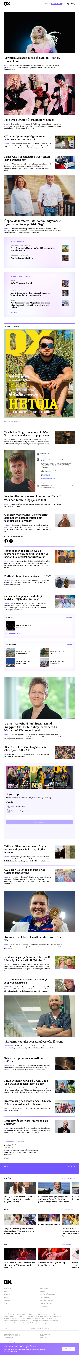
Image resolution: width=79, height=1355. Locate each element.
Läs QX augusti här (11, 421)
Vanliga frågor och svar (48, 1294)
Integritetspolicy (46, 1303)
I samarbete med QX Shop (19, 255)
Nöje (6, 1291)
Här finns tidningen (46, 1300)
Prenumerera (56, 4)
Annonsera (44, 1288)
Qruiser (7, 1300)
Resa (6, 1297)
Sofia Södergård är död (21, 283)
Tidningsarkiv (45, 1297)
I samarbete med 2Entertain (20, 245)
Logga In (47, 4)
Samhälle (14, 300)
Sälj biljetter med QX (13, 634)
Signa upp (68, 1349)
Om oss (42, 1291)
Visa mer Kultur (67, 1244)
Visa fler (14, 312)
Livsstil (13, 290)
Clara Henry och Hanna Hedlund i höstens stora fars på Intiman (33, 249)
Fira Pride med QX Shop (22, 258)
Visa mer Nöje (68, 1210)
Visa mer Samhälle (67, 1178)
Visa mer (69, 617)
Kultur (13, 280)
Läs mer (6, 1158)
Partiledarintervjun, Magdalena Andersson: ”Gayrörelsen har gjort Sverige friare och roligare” (31, 305)
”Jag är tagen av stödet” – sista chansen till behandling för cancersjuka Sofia (30, 294)
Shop (6, 1303)
